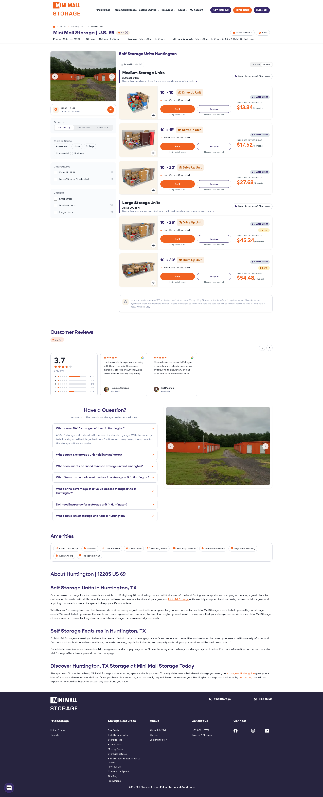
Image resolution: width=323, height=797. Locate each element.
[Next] (269, 348)
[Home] (66, 10)
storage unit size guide (241, 673)
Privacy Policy (159, 787)
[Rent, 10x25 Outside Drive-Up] (195, 233)
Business (79, 153)
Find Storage (103, 10)
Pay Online (221, 10)
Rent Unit (242, 10)
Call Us (261, 10)
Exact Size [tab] (102, 127)
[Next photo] (112, 76)
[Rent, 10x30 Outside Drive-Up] (195, 270)
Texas (63, 26)
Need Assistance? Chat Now (254, 76)
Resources (167, 10)
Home (77, 146)
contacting (245, 677)
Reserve (214, 109)
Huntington (77, 26)
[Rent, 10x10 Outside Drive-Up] (195, 103)
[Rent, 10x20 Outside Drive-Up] (195, 178)
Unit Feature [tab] (83, 127)
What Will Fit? (244, 32)
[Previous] (262, 348)
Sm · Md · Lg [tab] (64, 127)
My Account (196, 10)
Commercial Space (126, 10)
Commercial (62, 153)
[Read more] (197, 81)
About (181, 10)
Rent (177, 109)
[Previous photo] (55, 76)
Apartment (62, 146)
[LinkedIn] (267, 731)
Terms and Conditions (181, 787)
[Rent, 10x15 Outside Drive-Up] (195, 140)
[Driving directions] (110, 109)
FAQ (264, 32)
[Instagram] (253, 731)
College (90, 146)
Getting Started (147, 10)
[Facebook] (236, 731)
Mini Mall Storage (178, 599)
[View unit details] (153, 115)
